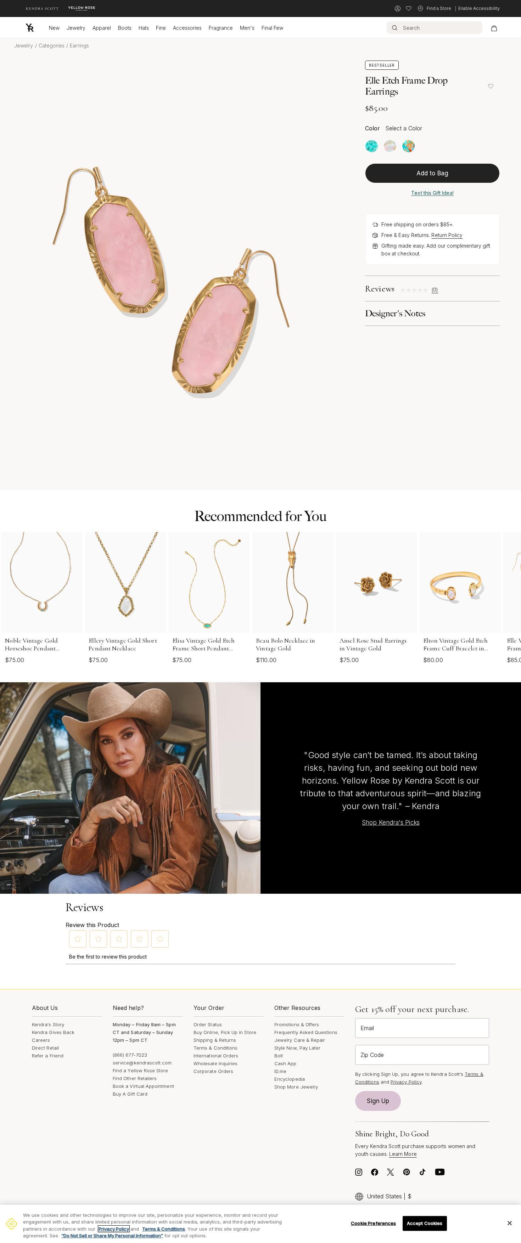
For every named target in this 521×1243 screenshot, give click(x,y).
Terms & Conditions (215, 1048)
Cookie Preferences (373, 1223)
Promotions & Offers (296, 1024)
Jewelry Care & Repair (299, 1040)
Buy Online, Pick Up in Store (225, 1032)
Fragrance (221, 28)
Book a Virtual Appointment (143, 1086)
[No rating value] (416, 290)
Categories (52, 46)
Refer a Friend (47, 1055)
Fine (161, 28)
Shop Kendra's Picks (391, 822)
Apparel (102, 28)
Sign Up (378, 1100)
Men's (247, 28)
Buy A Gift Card (130, 1094)
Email (367, 1028)
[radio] (371, 146)
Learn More (403, 1154)
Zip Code (372, 1054)
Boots (124, 28)
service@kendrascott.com (142, 1063)
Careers (41, 1040)
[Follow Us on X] (390, 1174)
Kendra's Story (48, 1024)
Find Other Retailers (135, 1078)
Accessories (187, 28)
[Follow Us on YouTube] (440, 1174)
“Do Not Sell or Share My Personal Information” (112, 1235)
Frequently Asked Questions (305, 1032)
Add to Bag (432, 173)
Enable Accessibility (479, 8)
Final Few (272, 28)
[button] (78, 938)
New (54, 28)
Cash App (285, 1063)
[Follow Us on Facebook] (374, 1174)
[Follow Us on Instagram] (358, 1174)
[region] (260, 1224)
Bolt (278, 1055)
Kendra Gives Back (53, 1032)
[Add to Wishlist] (490, 86)
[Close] (509, 1223)
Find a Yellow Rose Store (140, 1070)
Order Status (208, 1024)
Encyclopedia (289, 1079)
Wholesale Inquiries (215, 1063)
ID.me (280, 1071)
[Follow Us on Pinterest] (406, 1174)
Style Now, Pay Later (297, 1048)
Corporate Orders (213, 1071)
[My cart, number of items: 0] (494, 27)
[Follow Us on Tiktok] (422, 1174)
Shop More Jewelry (296, 1087)
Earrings (79, 46)
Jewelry (76, 28)
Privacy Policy (406, 1082)
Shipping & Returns (215, 1040)
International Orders (216, 1055)
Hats (144, 28)
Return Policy (447, 235)
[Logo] (29, 27)
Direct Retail (45, 1048)
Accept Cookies (425, 1223)
